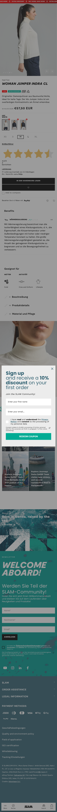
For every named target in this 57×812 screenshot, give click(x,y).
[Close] (52, 369)
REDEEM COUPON (28, 436)
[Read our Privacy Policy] (49, 428)
